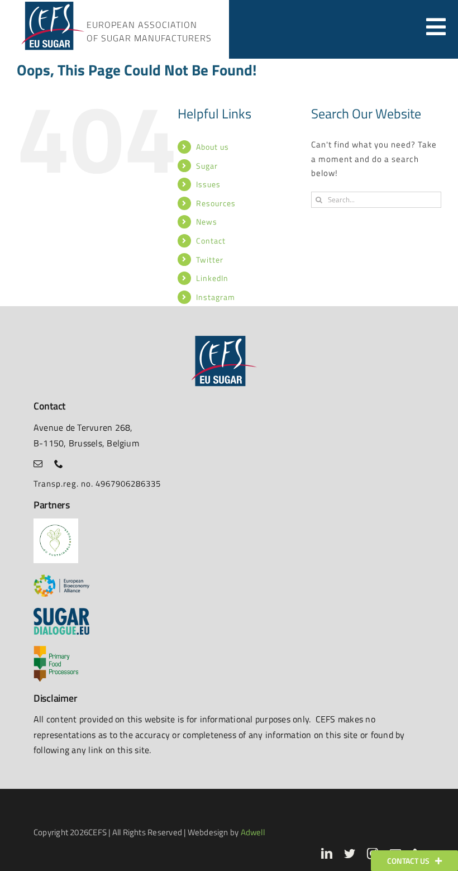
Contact (211, 240)
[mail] (38, 463)
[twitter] (350, 853)
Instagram (215, 297)
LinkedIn (212, 278)
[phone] (59, 463)
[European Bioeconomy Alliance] (61, 578)
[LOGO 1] (56, 522)
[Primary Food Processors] (56, 650)
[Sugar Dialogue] (61, 612)
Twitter (209, 259)
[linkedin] (327, 853)
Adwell (253, 832)
